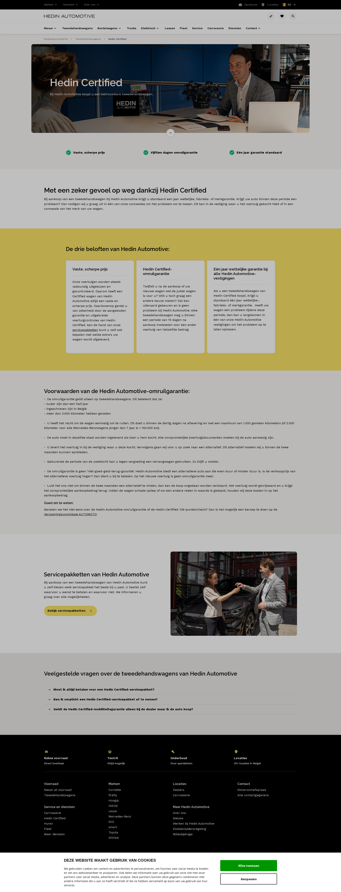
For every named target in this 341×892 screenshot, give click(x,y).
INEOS (113, 806)
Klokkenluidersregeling (189, 829)
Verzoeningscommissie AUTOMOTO (70, 514)
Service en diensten (59, 807)
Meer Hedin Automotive (191, 807)
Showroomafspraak (251, 790)
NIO (111, 822)
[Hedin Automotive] (69, 16)
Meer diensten (54, 834)
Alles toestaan (248, 866)
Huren (48, 823)
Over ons (179, 813)
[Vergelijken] (271, 16)
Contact (243, 784)
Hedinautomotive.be (56, 39)
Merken (114, 784)
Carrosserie (52, 813)
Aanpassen (249, 879)
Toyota (113, 832)
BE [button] (287, 5)
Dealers (178, 790)
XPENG (114, 838)
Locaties (179, 784)
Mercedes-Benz (120, 816)
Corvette (115, 790)
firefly (113, 795)
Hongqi (114, 800)
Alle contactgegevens (253, 795)
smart (113, 827)
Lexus (113, 811)
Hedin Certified (55, 818)
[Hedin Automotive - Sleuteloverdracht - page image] (233, 594)
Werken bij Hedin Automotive (193, 823)
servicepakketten (85, 330)
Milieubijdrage (183, 834)
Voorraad (51, 784)
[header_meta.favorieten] (282, 16)
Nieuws (178, 818)
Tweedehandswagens (88, 39)
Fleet (48, 829)
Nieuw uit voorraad (57, 790)
